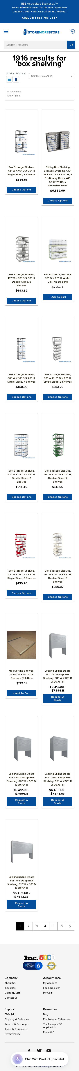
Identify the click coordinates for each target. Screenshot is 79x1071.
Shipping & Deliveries (17, 1019)
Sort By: (35, 76)
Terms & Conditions (16, 1029)
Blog (46, 1014)
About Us (10, 983)
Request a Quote (57, 698)
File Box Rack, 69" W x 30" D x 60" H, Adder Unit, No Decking (57, 278)
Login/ (46, 987)
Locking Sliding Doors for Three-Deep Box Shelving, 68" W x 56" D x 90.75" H (21, 779)
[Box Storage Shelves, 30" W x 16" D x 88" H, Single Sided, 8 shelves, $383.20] (57, 349)
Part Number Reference (56, 1019)
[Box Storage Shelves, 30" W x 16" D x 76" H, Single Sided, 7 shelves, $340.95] (21, 349)
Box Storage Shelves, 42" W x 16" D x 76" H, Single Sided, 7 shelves (21, 171)
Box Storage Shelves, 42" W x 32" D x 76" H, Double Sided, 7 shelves (21, 476)
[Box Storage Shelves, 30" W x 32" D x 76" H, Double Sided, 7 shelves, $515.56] (57, 445)
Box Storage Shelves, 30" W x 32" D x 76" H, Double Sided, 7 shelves (57, 476)
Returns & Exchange (16, 1024)
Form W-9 (48, 1032)
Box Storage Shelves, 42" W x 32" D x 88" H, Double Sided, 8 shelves (21, 280)
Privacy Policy (12, 1034)
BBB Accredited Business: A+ (39, 3)
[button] (39, 94)
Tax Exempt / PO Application (52, 1026)
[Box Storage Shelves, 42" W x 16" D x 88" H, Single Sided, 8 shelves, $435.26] (21, 545)
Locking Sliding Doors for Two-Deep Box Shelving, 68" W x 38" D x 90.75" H (57, 676)
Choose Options (21, 189)
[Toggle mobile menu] (6, 31)
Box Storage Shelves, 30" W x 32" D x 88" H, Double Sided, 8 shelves (57, 576)
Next (70, 926)
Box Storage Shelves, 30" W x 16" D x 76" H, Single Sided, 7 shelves (21, 378)
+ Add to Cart (57, 297)
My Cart (47, 992)
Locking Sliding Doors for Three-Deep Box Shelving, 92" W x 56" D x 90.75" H (57, 779)
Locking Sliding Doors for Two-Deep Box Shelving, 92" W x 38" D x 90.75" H (21, 882)
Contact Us (11, 997)
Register (55, 987)
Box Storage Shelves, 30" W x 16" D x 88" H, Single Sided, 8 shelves (58, 378)
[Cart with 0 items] (72, 32)
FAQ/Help (10, 1014)
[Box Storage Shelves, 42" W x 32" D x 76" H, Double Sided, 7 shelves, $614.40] (21, 445)
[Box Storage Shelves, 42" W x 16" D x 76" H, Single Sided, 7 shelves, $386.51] (21, 141)
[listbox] (57, 76)
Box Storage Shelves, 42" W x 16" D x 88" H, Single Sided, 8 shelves (21, 574)
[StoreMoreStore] (41, 32)
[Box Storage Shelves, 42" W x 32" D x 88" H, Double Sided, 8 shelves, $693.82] (21, 249)
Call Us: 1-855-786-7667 (39, 17)
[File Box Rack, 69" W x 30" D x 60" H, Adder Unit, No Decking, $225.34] (57, 249)
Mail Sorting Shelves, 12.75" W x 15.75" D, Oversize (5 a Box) (21, 674)
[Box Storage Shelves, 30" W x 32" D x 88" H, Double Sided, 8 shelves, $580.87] (57, 545)
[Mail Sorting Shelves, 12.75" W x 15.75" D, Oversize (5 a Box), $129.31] (21, 645)
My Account (50, 983)
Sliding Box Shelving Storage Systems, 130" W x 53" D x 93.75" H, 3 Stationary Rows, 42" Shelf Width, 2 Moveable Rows (58, 176)
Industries (10, 987)
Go (71, 44)
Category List (12, 992)
